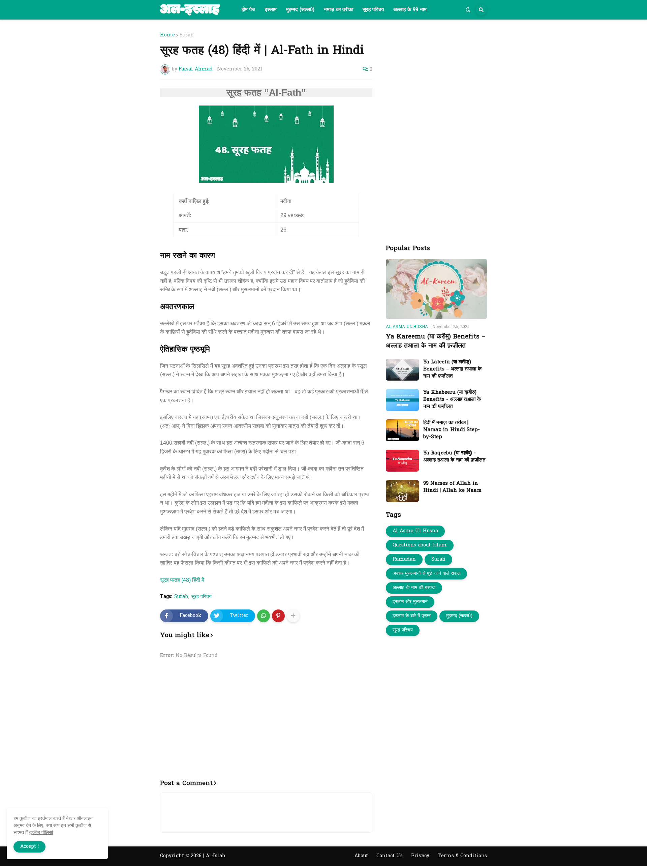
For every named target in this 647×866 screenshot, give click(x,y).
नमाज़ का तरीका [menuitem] (338, 9)
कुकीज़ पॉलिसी (41, 832)
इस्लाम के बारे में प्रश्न (412, 616)
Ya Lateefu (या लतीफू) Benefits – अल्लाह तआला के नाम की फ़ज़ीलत (452, 369)
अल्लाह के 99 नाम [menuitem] (410, 9)
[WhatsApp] (263, 615)
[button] (468, 10)
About (361, 856)
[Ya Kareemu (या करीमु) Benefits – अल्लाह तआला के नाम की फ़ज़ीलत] (436, 289)
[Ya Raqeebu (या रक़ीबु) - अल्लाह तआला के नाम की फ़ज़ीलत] (402, 461)
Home (167, 35)
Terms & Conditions (462, 856)
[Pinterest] (278, 615)
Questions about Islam (420, 545)
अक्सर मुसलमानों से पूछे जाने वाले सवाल (426, 573)
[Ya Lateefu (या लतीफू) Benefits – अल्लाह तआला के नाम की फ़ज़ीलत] (402, 370)
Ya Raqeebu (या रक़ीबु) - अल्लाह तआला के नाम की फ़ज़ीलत (454, 457)
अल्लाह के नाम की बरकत (414, 587)
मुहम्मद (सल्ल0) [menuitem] (300, 9)
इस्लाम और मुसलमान (410, 601)
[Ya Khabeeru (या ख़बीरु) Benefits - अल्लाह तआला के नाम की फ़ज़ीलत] (402, 400)
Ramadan (404, 559)
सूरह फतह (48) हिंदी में (182, 580)
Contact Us (389, 856)
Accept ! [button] (29, 846)
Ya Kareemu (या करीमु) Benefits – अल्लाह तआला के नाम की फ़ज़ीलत (436, 341)
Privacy (420, 856)
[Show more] (293, 615)
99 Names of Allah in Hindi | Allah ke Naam (452, 487)
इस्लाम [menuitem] (271, 9)
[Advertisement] (266, 723)
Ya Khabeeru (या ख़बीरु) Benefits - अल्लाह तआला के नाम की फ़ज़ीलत (452, 399)
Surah (187, 35)
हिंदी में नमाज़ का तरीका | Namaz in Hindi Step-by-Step (451, 430)
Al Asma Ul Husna (415, 531)
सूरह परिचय (201, 597)
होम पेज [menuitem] (248, 9)
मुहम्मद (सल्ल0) (459, 616)
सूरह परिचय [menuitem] (373, 9)
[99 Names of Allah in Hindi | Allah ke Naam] (402, 491)
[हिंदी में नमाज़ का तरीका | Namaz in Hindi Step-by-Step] (402, 430)
